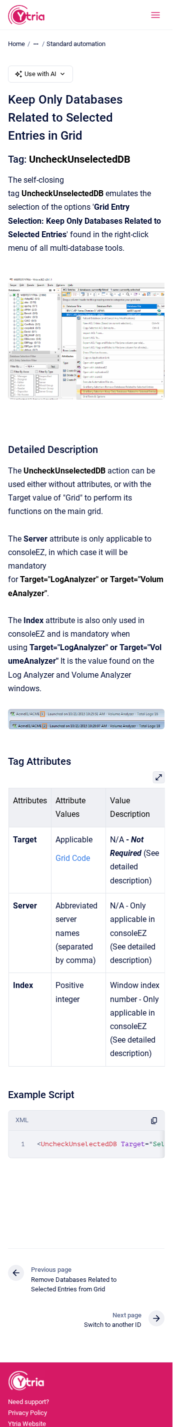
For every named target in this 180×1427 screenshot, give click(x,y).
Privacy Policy (27, 1412)
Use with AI (40, 74)
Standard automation (76, 44)
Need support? (28, 1401)
